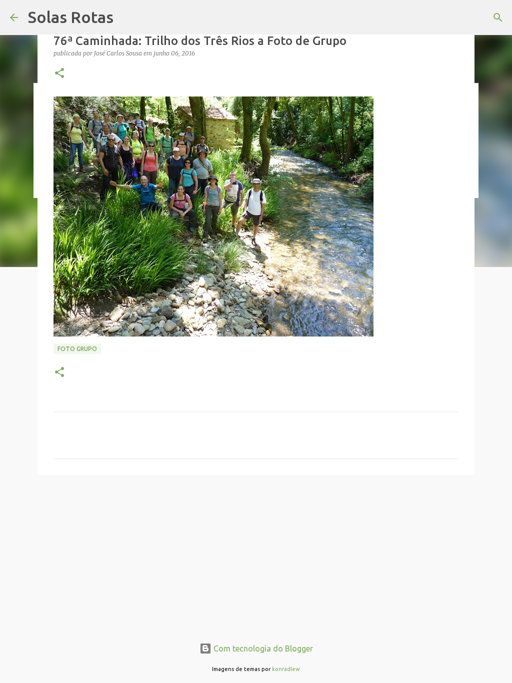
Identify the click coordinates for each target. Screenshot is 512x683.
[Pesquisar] (498, 18)
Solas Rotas (71, 17)
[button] (60, 73)
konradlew (286, 669)
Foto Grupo (77, 349)
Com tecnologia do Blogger (262, 648)
